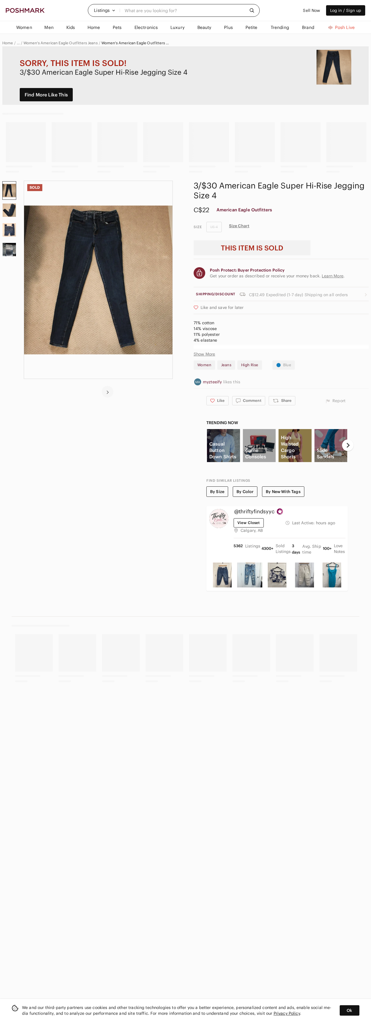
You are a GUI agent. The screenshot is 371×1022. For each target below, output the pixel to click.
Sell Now (311, 10)
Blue (287, 364)
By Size (217, 491)
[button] (104, 10)
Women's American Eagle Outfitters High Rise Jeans (136, 43)
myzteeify (213, 381)
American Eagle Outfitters (244, 210)
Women (204, 364)
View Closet (248, 522)
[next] (107, 392)
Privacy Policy (287, 1013)
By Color (245, 491)
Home (7, 43)
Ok (349, 1010)
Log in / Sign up (345, 10)
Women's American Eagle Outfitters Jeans (60, 43)
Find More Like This (46, 95)
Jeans (226, 364)
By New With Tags (283, 491)
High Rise (249, 364)
